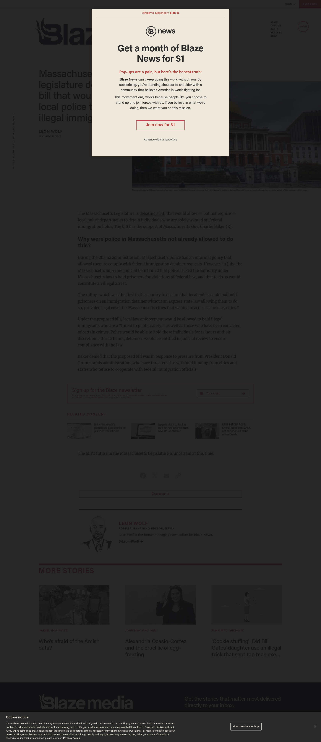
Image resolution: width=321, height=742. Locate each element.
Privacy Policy (71, 738)
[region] (160, 727)
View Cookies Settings (246, 726)
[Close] (315, 726)
